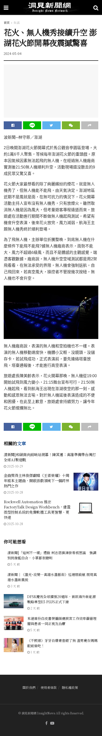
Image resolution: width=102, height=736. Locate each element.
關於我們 (29, 687)
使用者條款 (49, 687)
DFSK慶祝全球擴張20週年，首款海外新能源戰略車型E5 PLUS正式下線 (61, 599)
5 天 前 (15, 564)
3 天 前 (15, 586)
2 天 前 (35, 608)
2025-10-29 (14, 466)
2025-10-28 (14, 492)
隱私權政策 (70, 687)
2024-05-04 (13, 53)
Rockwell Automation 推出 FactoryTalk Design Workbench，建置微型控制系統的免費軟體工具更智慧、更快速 (37, 509)
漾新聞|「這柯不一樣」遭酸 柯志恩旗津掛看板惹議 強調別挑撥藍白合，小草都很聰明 (51, 555)
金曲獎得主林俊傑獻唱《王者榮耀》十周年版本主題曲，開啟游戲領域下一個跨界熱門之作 (36, 480)
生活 (17, 22)
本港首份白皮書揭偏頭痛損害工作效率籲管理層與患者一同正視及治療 (62, 621)
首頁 (7, 22)
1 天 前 (34, 652)
